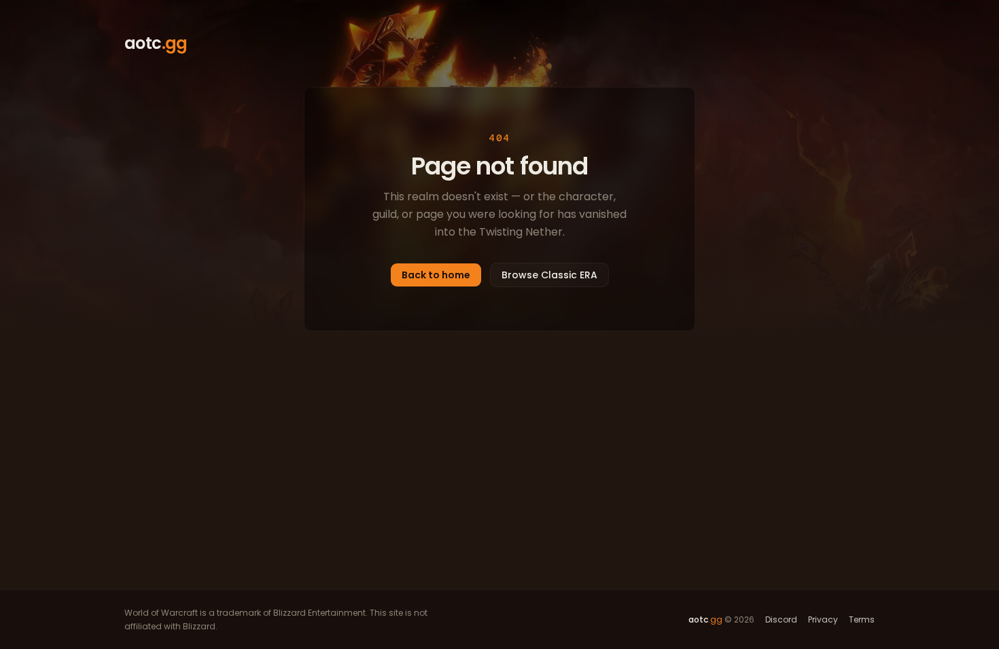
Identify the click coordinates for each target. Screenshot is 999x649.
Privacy (823, 619)
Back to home (436, 275)
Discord (781, 619)
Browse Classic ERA (549, 275)
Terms (862, 619)
